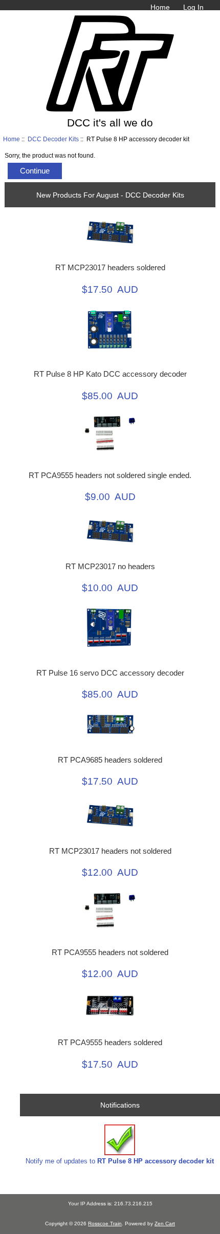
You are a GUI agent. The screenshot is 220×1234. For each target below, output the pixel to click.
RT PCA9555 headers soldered (110, 1042)
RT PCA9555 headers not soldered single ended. (110, 475)
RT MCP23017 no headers (110, 566)
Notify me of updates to (120, 1161)
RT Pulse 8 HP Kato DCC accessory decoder (110, 374)
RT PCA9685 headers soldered (110, 760)
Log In (193, 7)
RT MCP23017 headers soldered (110, 268)
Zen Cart (165, 1223)
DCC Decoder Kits (53, 139)
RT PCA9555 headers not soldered (110, 952)
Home (160, 7)
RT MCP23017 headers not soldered (110, 851)
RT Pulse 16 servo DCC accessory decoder (110, 673)
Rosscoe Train (105, 1223)
